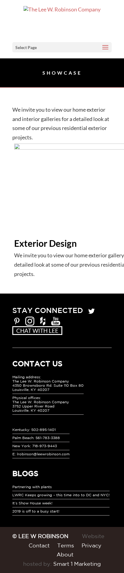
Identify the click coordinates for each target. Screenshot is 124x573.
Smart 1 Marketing (77, 564)
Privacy (91, 545)
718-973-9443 (44, 446)
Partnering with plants (32, 487)
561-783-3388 (48, 438)
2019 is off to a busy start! (35, 511)
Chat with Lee (37, 330)
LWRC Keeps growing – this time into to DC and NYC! (61, 495)
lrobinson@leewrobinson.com (43, 454)
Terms (65, 545)
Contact (39, 545)
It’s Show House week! (32, 503)
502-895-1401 (43, 430)
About (65, 554)
